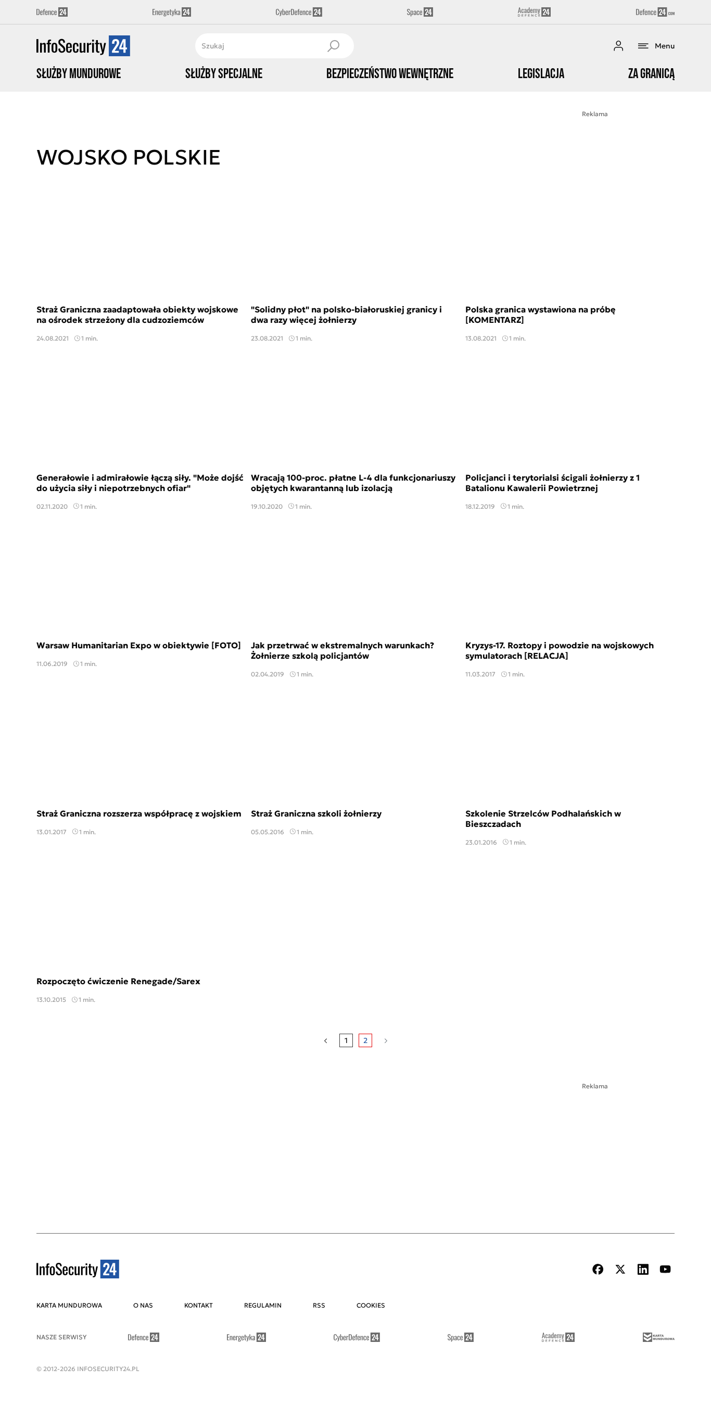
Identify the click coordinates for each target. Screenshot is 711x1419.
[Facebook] (598, 1269)
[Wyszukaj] (333, 45)
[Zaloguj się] (618, 45)
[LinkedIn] (642, 1269)
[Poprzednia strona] (326, 1040)
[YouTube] (665, 1269)
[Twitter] (620, 1269)
